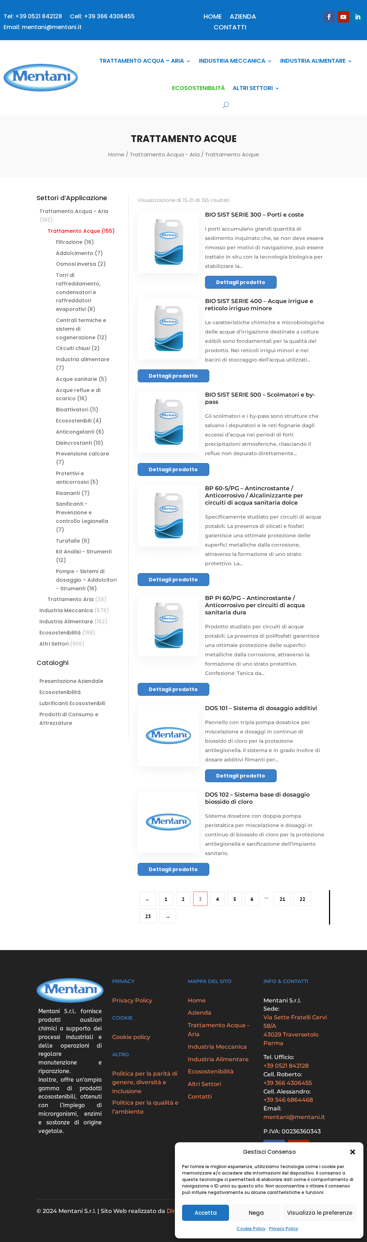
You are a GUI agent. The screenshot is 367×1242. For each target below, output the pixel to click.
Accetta (206, 1213)
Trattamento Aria (71, 599)
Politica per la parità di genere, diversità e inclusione (144, 1082)
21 (282, 899)
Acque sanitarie (76, 379)
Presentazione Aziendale (71, 681)
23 (148, 916)
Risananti (68, 493)
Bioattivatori (72, 409)
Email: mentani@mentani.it (43, 28)
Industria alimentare (82, 359)
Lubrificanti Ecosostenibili (72, 703)
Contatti (230, 28)
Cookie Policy (251, 1229)
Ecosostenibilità (198, 88)
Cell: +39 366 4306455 (102, 17)
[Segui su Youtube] (343, 17)
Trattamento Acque (74, 231)
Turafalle (68, 540)
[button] (352, 1152)
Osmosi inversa (76, 264)
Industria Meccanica (232, 61)
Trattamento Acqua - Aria (165, 154)
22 (302, 899)
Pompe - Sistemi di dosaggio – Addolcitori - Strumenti (86, 580)
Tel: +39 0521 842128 (33, 17)
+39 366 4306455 (287, 1083)
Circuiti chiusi (73, 348)
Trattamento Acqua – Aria (141, 61)
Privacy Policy (283, 1229)
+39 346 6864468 (288, 1099)
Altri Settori (253, 88)
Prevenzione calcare (82, 453)
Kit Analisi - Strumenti (83, 551)
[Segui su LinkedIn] (357, 17)
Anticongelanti (75, 431)
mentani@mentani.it (294, 1117)
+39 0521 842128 (286, 1065)
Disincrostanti (74, 443)
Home (213, 17)
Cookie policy (131, 1037)
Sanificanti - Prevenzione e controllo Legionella (82, 512)
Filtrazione (69, 242)
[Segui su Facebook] (329, 17)
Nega (256, 1213)
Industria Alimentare (312, 61)
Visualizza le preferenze (319, 1213)
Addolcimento (74, 253)
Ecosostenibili (73, 420)
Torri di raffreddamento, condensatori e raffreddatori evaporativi (78, 292)
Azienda (243, 17)
